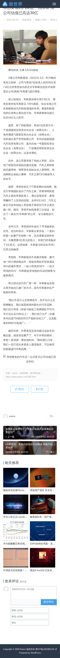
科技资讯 (26, 19)
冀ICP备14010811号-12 (46, 649)
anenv (11, 416)
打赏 (40, 389)
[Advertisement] (31, 401)
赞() (21, 389)
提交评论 (49, 601)
